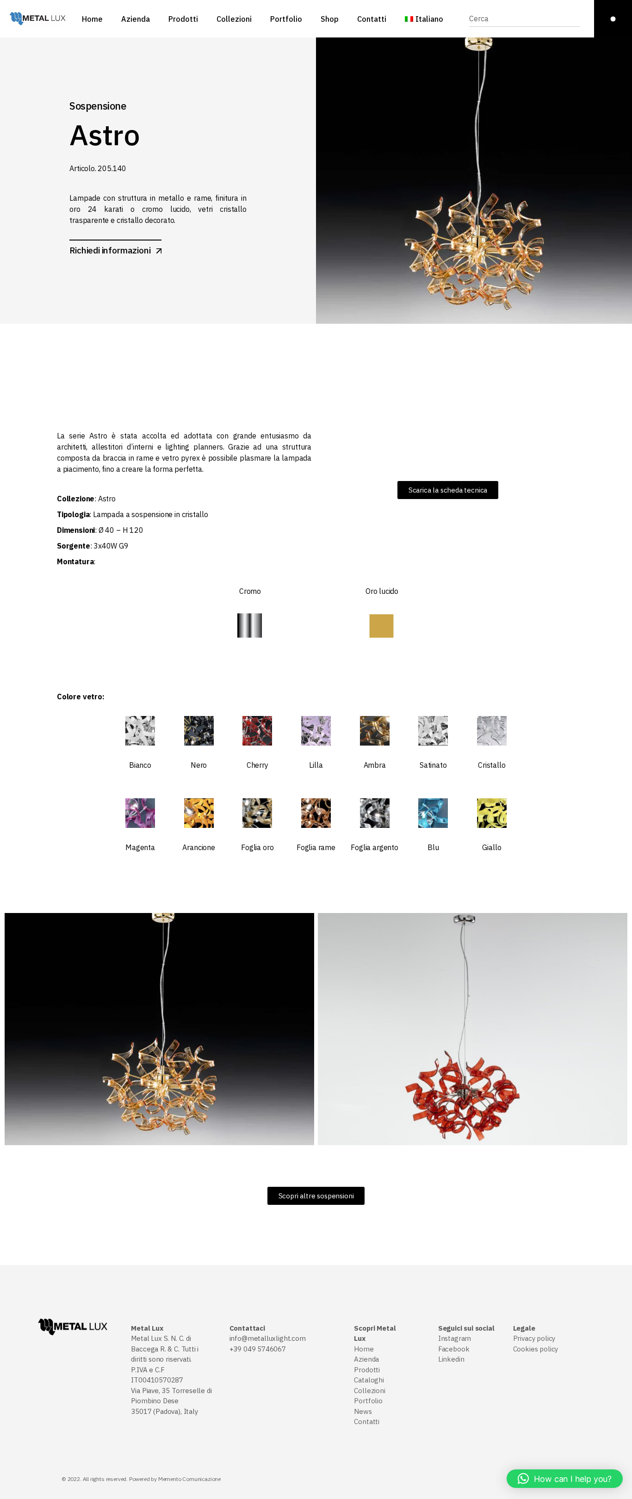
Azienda (366, 1359)
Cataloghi (369, 1380)
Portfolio (368, 1400)
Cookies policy (535, 1349)
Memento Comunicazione (189, 1478)
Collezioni (369, 1390)
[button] (565, 1478)
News (363, 1411)
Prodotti (367, 1369)
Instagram (454, 1338)
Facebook (454, 1349)
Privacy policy (534, 1338)
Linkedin (451, 1359)
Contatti (366, 1421)
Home (363, 1349)
